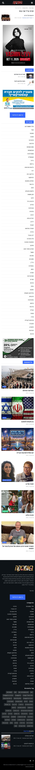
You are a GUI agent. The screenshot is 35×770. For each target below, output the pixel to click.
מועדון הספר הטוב (29, 249)
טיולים (32, 205)
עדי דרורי (22, 722)
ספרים (32, 279)
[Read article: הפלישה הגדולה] (17, 377)
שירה (32, 317)
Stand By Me (17, 698)
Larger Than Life (27, 695)
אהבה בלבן (30, 515)
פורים (16, 722)
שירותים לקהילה (29, 320)
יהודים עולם (30, 218)
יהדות (32, 215)
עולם (32, 286)
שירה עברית (22, 726)
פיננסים (31, 296)
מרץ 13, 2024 (17, 17)
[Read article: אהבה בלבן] (17, 501)
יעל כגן (4, 713)
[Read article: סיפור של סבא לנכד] (30, 82)
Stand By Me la (7, 698)
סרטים (32, 283)
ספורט (32, 272)
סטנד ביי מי (29, 722)
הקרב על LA (30, 484)
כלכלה (32, 232)
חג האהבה (8, 710)
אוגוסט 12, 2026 (29, 517)
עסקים (32, 289)
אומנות (32, 133)
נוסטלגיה (31, 266)
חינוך (32, 198)
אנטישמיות (31, 150)
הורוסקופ (31, 177)
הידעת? (31, 184)
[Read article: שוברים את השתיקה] (30, 76)
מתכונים (31, 259)
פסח (11, 722)
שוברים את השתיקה (19, 74)
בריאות (32, 164)
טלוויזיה (31, 211)
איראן (25, 701)
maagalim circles (8, 695)
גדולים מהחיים (28, 704)
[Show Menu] (32, 2)
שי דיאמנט (29, 726)
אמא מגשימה (30, 147)
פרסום (32, 303)
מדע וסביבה (30, 238)
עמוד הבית (31, 8)
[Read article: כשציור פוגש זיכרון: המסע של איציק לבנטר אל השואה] (17, 532)
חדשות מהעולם (29, 191)
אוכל (32, 130)
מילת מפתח (25, 8)
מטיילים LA (29, 719)
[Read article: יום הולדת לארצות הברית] (17, 439)
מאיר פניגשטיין (21, 716)
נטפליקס (7, 719)
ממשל (32, 252)
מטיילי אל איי (6, 716)
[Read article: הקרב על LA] (17, 470)
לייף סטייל (31, 235)
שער (16, 726)
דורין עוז (14, 704)
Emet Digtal (20, 764)
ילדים (32, 222)
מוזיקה (32, 245)
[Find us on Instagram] (30, 761)
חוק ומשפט (31, 194)
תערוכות (31, 330)
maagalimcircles (27, 698)
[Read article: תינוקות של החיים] (5, 18)
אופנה (32, 137)
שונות (32, 313)
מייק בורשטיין (21, 719)
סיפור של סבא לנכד (19, 81)
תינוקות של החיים (29, 15)
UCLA (31, 701)
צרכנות (32, 306)
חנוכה (31, 713)
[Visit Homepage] (17, 2)
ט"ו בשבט (16, 713)
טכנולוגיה (31, 208)
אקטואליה (31, 157)
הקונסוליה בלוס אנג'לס (26, 710)
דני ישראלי (7, 704)
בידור (32, 160)
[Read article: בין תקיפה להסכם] (17, 408)
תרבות (32, 334)
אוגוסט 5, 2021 (21, 76)
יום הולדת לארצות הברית (25, 453)
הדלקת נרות (30, 174)
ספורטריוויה (30, 276)
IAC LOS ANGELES (23, 692)
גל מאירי (21, 704)
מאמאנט (13, 716)
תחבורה (31, 323)
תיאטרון (31, 327)
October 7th (29, 126)
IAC (31, 692)
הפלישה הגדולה (28, 390)
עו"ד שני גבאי (18, 8)
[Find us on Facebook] (33, 761)
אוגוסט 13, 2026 (29, 393)
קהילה (32, 310)
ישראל (32, 225)
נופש (32, 269)
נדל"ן (32, 262)
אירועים (31, 143)
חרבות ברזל (30, 201)
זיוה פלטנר (16, 710)
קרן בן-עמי (5, 722)
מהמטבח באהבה (29, 242)
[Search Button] (3, 2)
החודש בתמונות (29, 181)
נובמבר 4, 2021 (21, 83)
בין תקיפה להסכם (27, 422)
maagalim (18, 695)
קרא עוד (32, 591)
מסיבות (32, 255)
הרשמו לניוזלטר (17, 115)
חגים (32, 188)
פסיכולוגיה (31, 300)
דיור (32, 171)
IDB (15, 692)
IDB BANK (9, 692)
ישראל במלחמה (29, 228)
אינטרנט (31, 140)
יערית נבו (30, 716)
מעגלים (13, 719)
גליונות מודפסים (29, 167)
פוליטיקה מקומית (29, 293)
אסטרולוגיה (30, 154)
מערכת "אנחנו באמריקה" (27, 17)
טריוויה (10, 713)
